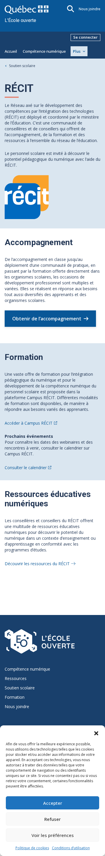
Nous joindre (89, 9)
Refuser (52, 819)
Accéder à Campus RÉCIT (28, 423)
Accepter (52, 803)
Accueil (11, 51)
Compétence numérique (44, 51)
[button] (96, 733)
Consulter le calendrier (26, 467)
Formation (14, 697)
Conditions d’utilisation (71, 847)
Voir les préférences (53, 835)
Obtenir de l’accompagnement (46, 318)
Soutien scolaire (22, 65)
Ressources (16, 678)
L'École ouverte (20, 20)
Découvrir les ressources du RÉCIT (37, 563)
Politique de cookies (32, 847)
